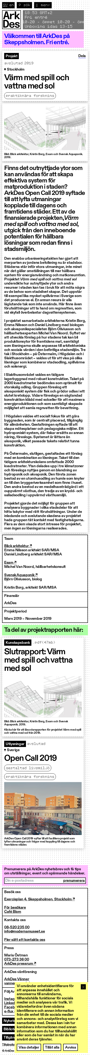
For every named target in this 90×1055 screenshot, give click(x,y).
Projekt (11, 56)
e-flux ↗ (10, 1011)
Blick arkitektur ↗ (18, 546)
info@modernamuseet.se (24, 931)
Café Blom (12, 912)
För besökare (15, 908)
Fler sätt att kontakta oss (24, 940)
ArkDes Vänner (16, 979)
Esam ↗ (10, 563)
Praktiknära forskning (30, 96)
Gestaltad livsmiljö (28, 768)
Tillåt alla (52, 1047)
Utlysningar (15, 744)
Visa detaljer (29, 1047)
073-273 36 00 (16, 959)
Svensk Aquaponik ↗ (21, 575)
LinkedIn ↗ (12, 1003)
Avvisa (70, 1047)
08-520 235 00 (16, 927)
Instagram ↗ (14, 999)
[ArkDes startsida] (11, 19)
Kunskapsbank (18, 643)
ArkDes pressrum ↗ (20, 964)
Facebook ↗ (14, 1007)
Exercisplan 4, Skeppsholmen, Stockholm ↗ (39, 899)
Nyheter (10, 1021)
